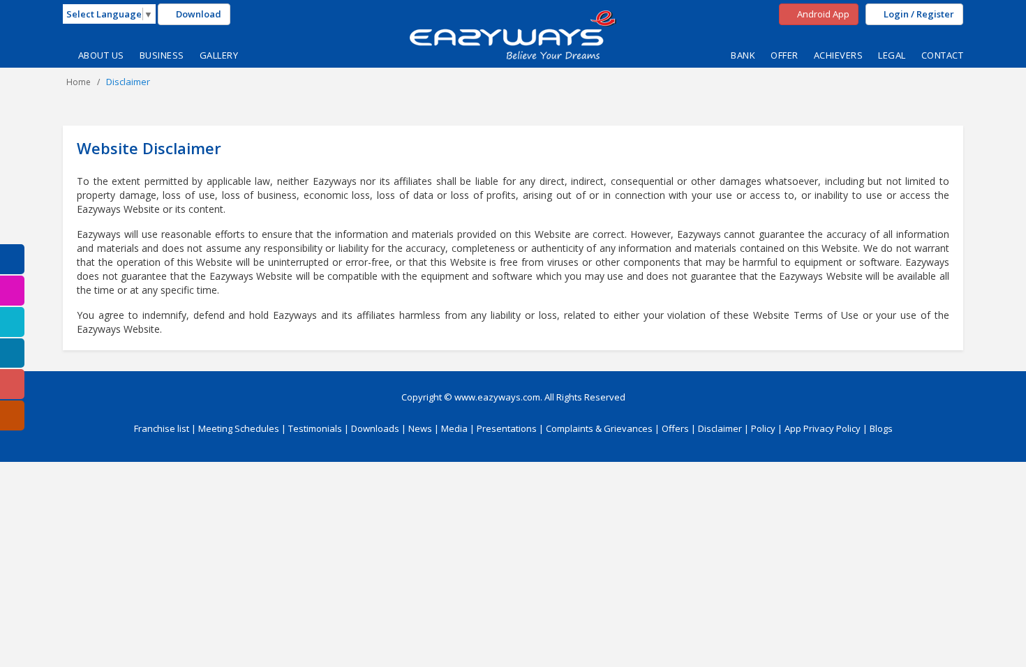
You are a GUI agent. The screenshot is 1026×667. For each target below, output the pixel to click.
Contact (942, 55)
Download (197, 14)
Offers (675, 428)
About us (101, 55)
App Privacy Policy (823, 428)
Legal (892, 55)
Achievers (838, 55)
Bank (743, 55)
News (420, 428)
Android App (822, 14)
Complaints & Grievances (599, 428)
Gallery (219, 55)
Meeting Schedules (238, 428)
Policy (763, 428)
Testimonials (315, 428)
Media (454, 428)
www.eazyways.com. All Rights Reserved (539, 397)
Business (162, 55)
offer (784, 55)
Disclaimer (720, 428)
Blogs (881, 428)
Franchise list (161, 428)
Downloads (375, 428)
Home (78, 82)
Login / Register (918, 14)
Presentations (507, 428)
